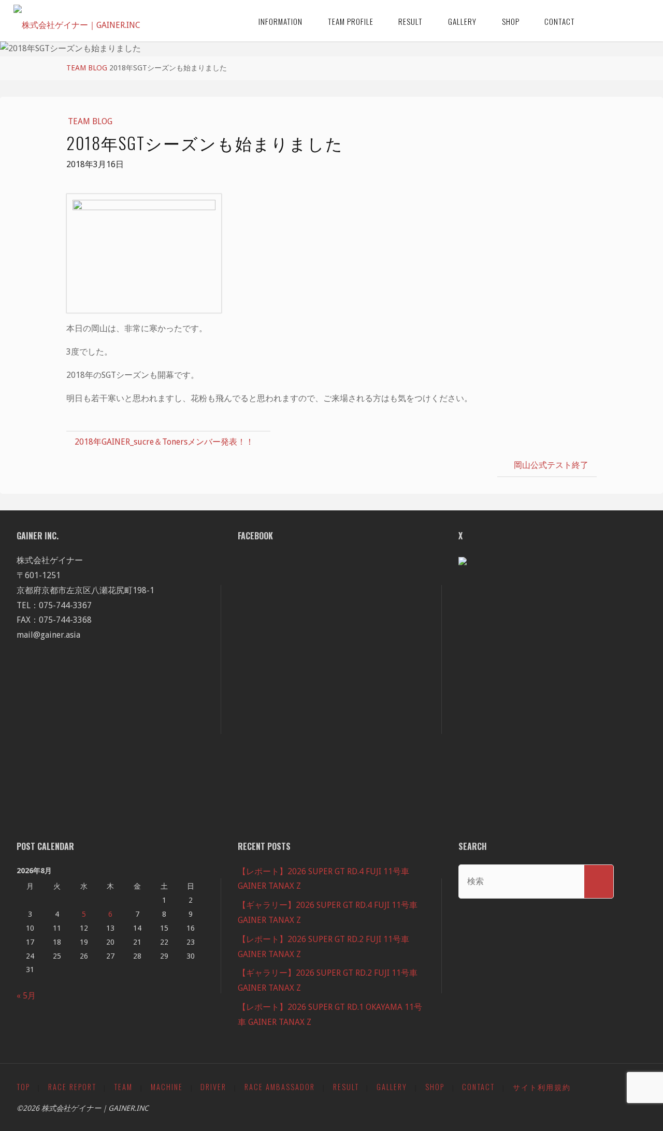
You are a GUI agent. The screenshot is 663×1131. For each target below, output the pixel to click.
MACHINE (167, 1086)
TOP (23, 1086)
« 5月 (26, 996)
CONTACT (478, 1086)
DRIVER (213, 1086)
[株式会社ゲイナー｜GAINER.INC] (76, 20)
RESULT (346, 1086)
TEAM (123, 1086)
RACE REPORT (72, 1086)
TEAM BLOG (86, 68)
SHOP (434, 1086)
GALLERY (392, 1086)
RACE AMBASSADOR (279, 1086)
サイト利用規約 (542, 1086)
